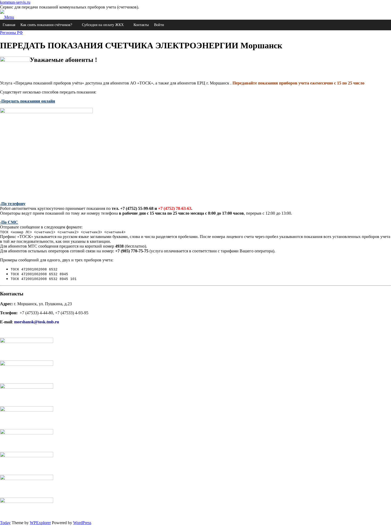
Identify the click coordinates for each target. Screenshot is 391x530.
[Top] (1, 527)
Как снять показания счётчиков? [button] (46, 25)
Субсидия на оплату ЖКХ (103, 25)
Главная (9, 25)
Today (5, 522)
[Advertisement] (159, 160)
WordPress (82, 522)
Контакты (141, 25)
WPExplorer (40, 522)
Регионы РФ (11, 32)
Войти (159, 25)
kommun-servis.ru (15, 2)
